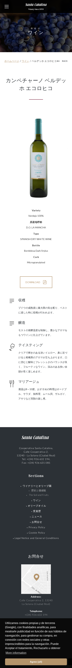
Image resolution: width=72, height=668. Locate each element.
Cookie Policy (37, 532)
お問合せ (37, 521)
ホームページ (11, 60)
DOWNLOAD (33, 282)
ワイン (25, 60)
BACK (65, 61)
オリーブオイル (37, 505)
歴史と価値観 (39, 490)
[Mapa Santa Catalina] (36, 592)
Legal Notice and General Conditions (37, 538)
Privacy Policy (36, 527)
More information (16, 652)
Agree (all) (36, 661)
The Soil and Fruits (39, 494)
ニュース (37, 516)
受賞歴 (37, 511)
